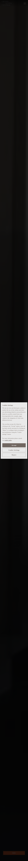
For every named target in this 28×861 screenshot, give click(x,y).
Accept (14, 445)
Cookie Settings (14, 450)
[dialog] (14, 430)
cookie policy (8, 440)
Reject (14, 455)
